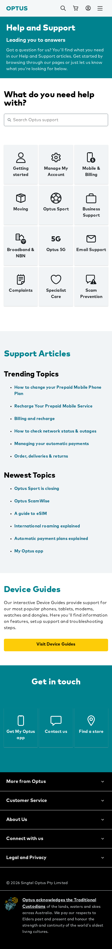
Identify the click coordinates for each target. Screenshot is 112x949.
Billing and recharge (34, 419)
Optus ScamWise (31, 501)
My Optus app (28, 551)
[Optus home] (17, 8)
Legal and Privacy (26, 857)
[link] (75, 8)
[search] (63, 8)
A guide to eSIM (30, 514)
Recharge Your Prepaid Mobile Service (53, 406)
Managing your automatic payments (51, 444)
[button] (88, 8)
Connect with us (24, 838)
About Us (16, 819)
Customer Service (26, 800)
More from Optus (26, 781)
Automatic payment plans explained (51, 539)
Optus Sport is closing (36, 488)
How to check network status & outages (55, 431)
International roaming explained (47, 526)
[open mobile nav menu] (100, 8)
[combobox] (59, 120)
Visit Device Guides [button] (55, 644)
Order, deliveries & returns (41, 456)
